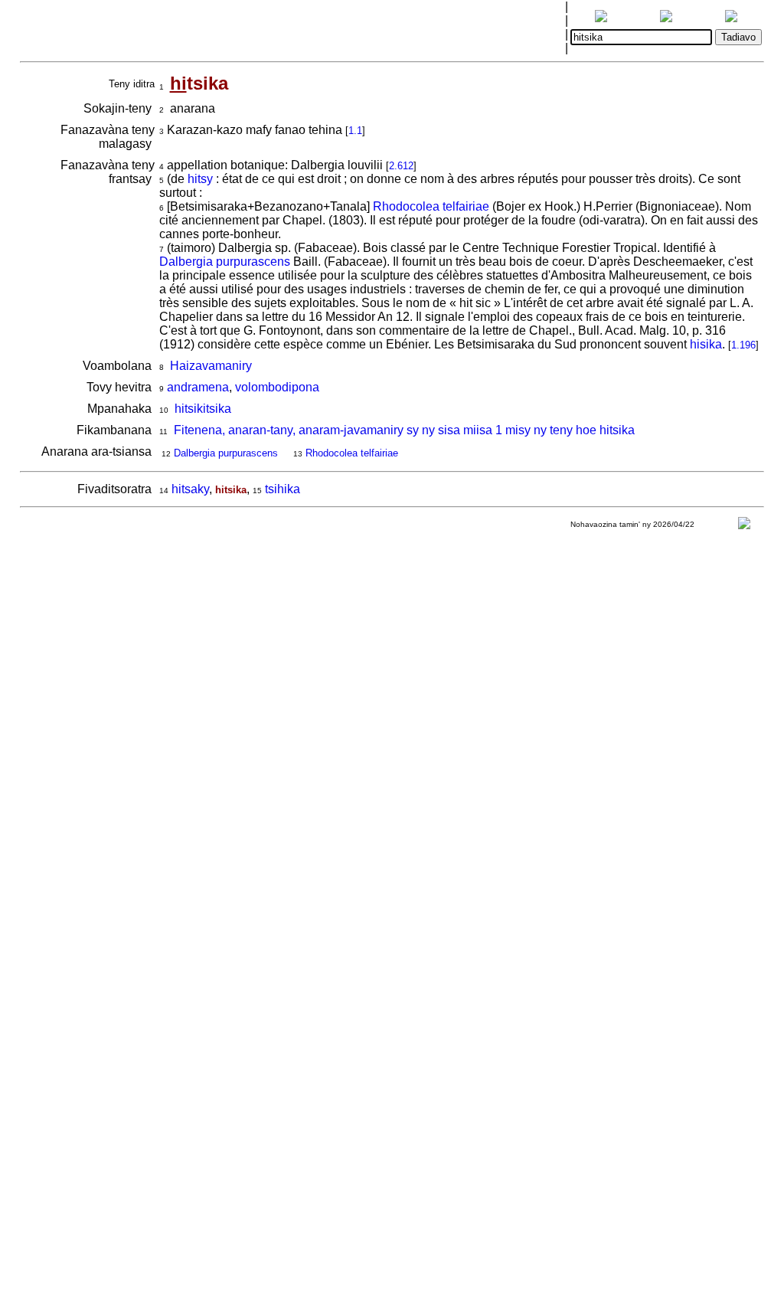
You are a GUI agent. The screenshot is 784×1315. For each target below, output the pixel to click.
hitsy (200, 178)
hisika (706, 344)
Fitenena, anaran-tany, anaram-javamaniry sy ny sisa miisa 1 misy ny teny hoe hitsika (404, 430)
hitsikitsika (203, 408)
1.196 (743, 345)
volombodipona (277, 387)
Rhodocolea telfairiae (431, 206)
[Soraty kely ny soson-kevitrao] (744, 526)
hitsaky (190, 489)
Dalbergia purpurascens (224, 261)
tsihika (282, 489)
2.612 (401, 166)
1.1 (355, 130)
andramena (198, 387)
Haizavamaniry (211, 365)
